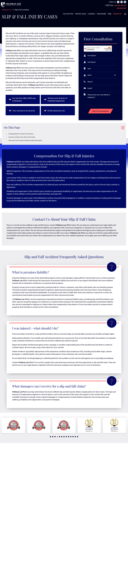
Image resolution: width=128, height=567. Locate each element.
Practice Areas (80, 14)
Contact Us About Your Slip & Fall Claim (21, 137)
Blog (109, 14)
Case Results (101, 14)
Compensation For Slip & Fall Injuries (20, 134)
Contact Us (117, 14)
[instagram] (121, 1)
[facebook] (118, 1)
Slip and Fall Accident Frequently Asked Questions (25, 140)
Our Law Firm (68, 14)
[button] (50, 436)
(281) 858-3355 (121, 8)
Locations (91, 14)
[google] (125, 1)
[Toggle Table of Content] (121, 127)
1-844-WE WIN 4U (120, 5)
